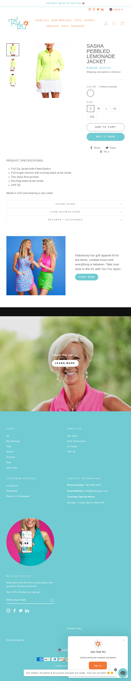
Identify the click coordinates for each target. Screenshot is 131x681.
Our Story (72, 436)
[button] (122, 672)
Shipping (91, 72)
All (7, 436)
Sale (65, 26)
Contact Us (12, 485)
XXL (92, 116)
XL (115, 108)
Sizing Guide (65, 204)
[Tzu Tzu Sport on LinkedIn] (27, 610)
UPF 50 (71, 452)
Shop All (42, 20)
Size (90, 102)
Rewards (78, 26)
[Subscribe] (52, 600)
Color (102, 87)
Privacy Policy (74, 628)
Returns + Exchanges (65, 220)
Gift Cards (11, 468)
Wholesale (12, 491)
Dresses (52, 26)
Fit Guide (72, 446)
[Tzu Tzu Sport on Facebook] (14, 610)
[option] (65, 3)
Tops (78, 20)
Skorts (89, 20)
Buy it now (105, 136)
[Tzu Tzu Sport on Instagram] (8, 610)
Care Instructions (65, 212)
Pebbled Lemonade (90, 93)
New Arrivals (61, 20)
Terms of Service (15, 640)
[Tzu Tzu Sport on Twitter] (21, 610)
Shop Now (86, 277)
